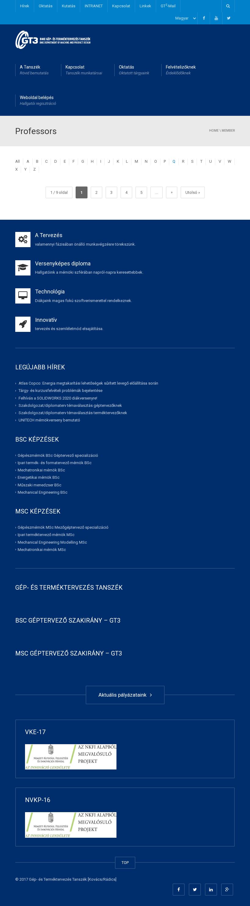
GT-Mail (168, 5)
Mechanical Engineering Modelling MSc (52, 542)
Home (214, 131)
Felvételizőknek (181, 70)
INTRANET (94, 6)
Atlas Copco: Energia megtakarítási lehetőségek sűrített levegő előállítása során (88, 383)
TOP (125, 862)
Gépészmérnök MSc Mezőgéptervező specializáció (63, 527)
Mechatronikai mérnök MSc (42, 549)
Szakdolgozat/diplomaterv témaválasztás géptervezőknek (70, 405)
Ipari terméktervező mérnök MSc (46, 534)
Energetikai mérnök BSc (38, 477)
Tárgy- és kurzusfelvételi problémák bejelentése (60, 390)
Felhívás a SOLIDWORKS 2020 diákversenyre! (58, 398)
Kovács (95, 879)
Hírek (24, 6)
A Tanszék (34, 70)
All (17, 161)
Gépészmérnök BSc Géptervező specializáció (58, 455)
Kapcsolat (121, 6)
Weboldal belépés (38, 100)
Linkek (145, 6)
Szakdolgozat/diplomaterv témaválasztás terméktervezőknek (73, 412)
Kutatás (68, 6)
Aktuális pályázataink (123, 695)
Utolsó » (192, 192)
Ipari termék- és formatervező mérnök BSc (54, 462)
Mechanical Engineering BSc (42, 492)
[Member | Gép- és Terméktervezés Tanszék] (53, 39)
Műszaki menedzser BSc (39, 484)
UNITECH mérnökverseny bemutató (49, 420)
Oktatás (45, 6)
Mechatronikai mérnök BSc (41, 470)
